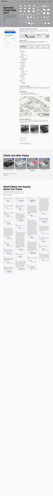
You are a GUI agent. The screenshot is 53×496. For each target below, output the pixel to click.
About (35, 1)
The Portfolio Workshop (42, 1)
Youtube (30, 1)
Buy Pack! (9, 32)
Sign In (50, 1)
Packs (26, 1)
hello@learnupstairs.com (28, 143)
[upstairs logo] (4, 1)
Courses (22, 1)
